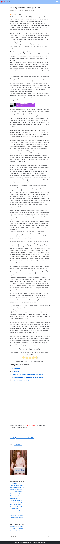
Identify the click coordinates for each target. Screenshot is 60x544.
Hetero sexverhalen (16, 489)
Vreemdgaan (17, 444)
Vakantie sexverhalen (16, 513)
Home (12, 477)
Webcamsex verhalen (16, 515)
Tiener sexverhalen (15, 498)
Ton (13, 10)
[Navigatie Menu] (57, 2)
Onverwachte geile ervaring (20, 380)
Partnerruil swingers (16, 500)
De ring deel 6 (16, 368)
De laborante (16, 371)
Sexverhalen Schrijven (16, 528)
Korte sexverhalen (15, 504)
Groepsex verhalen (15, 483)
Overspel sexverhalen (29, 10)
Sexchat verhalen (15, 508)
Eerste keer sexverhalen (17, 487)
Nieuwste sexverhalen (16, 517)
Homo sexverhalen (15, 511)
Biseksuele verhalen (16, 506)
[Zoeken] (48, 536)
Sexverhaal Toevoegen (17, 526)
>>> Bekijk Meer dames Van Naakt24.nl (22, 438)
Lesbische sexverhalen (16, 502)
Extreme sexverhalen (16, 494)
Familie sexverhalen (16, 491)
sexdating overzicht (30, 425)
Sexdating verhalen (15, 496)
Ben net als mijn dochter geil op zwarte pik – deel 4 (27, 374)
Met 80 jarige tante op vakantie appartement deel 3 (27, 377)
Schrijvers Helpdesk (16, 531)
